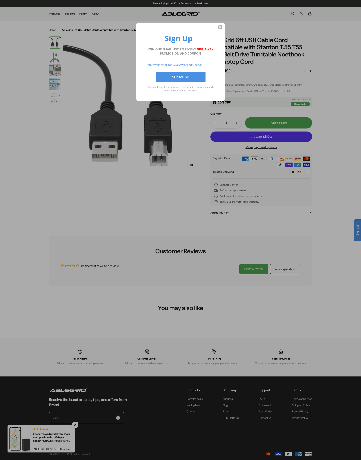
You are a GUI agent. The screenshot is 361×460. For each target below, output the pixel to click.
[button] (220, 27)
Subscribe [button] (180, 77)
